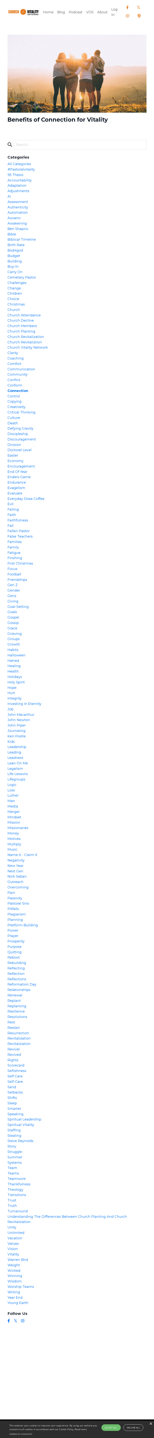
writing (14, 1292)
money (13, 833)
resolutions (17, 1017)
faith (12, 515)
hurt (11, 693)
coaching (16, 358)
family (13, 547)
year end (15, 1298)
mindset (14, 817)
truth (12, 1206)
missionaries (18, 828)
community (18, 374)
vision (13, 1249)
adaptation (17, 185)
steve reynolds (20, 1141)
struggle (15, 1152)
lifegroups (16, 779)
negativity (16, 860)
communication (21, 369)
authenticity (18, 207)
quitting (15, 952)
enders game (19, 477)
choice (13, 299)
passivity (15, 898)
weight (14, 1265)
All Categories (19, 164)
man (11, 801)
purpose (15, 947)
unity (12, 1227)
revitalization (19, 1038)
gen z (13, 585)
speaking (15, 1114)
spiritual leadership (24, 1119)
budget (14, 256)
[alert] (77, 1429)
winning (15, 1276)
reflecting (16, 968)
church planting (21, 331)
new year (15, 866)
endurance (17, 482)
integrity (15, 698)
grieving (15, 634)
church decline (21, 320)
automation (18, 212)
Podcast (75, 12)
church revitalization (26, 337)
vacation (15, 1238)
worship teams (21, 1287)
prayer (13, 936)
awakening (17, 223)
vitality (13, 1254)
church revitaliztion (25, 342)
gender (14, 590)
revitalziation (19, 1044)
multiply (14, 844)
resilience (16, 1011)
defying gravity (20, 428)
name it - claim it (22, 855)
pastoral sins (18, 903)
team (12, 1168)
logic (12, 785)
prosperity (16, 941)
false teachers (20, 536)
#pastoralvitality (21, 169)
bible (12, 234)
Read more (81, 1429)
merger (14, 812)
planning (15, 920)
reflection (16, 974)
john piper (17, 725)
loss (11, 790)
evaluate (15, 493)
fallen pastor (19, 531)
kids (11, 742)
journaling (17, 731)
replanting (17, 1006)
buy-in (13, 266)
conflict (14, 380)
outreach (15, 882)
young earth (18, 1303)
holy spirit (16, 682)
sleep (12, 1103)
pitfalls (13, 909)
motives (14, 839)
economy (15, 461)
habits (13, 650)
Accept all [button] (111, 1427)
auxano (14, 218)
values (13, 1244)
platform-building (23, 925)
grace (12, 628)
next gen (15, 871)
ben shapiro (18, 229)
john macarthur (21, 715)
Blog (61, 12)
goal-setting (18, 607)
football (14, 574)
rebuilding (17, 963)
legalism (15, 769)
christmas (16, 304)
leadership (17, 747)
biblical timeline (22, 239)
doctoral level (20, 450)
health (13, 671)
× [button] (150, 1423)
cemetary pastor (22, 277)
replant (14, 1001)
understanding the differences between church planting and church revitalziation (67, 1219)
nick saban (17, 876)
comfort (14, 364)
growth (14, 644)
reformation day (22, 984)
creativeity (17, 407)
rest (11, 1022)
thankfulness (19, 1184)
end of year (17, 472)
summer (15, 1157)
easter (13, 455)
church (14, 310)
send (12, 1087)
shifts (12, 1098)
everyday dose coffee (26, 499)
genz (12, 596)
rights (13, 1060)
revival (14, 1049)
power (13, 930)
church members (22, 326)
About (102, 12)
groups (14, 639)
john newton (19, 720)
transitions (17, 1195)
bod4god (15, 250)
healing (14, 666)
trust (12, 1200)
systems (15, 1163)
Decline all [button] (133, 1427)
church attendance (24, 315)
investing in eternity (24, 704)
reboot (14, 957)
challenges (17, 283)
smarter (14, 1109)
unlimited (16, 1233)
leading (14, 752)
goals (12, 612)
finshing (15, 558)
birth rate (16, 245)
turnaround (18, 1211)
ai (9, 196)
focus (12, 569)
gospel (13, 617)
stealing (14, 1136)
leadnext (15, 758)
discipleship (18, 434)
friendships (17, 580)
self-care (15, 1082)
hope (12, 688)
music (12, 849)
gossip (13, 623)
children (15, 293)
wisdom (15, 1281)
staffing (14, 1130)
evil (11, 504)
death (13, 423)
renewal (15, 995)
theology (15, 1190)
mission (14, 822)
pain (11, 893)
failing (13, 509)
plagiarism (17, 914)
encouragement (21, 466)
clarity (13, 353)
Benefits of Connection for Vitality (58, 119)
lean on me (18, 763)
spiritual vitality (21, 1125)
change (14, 288)
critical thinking (21, 412)
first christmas (20, 563)
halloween (17, 655)
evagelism (16, 488)
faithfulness (18, 520)
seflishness (17, 1071)
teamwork (17, 1179)
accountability (20, 180)
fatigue (14, 553)
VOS (90, 12)
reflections (17, 979)
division (14, 445)
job (11, 709)
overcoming (18, 887)
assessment (18, 202)
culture (14, 418)
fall (11, 526)
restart (14, 1028)
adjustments (18, 191)
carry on (15, 272)
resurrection (18, 1033)
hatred (13, 661)
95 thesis (15, 175)
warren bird (18, 1260)
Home (48, 12)
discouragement (22, 439)
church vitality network (28, 347)
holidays (15, 677)
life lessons (18, 774)
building (15, 261)
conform (15, 385)
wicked (14, 1271)
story (12, 1146)
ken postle (17, 736)
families (15, 542)
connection (18, 391)
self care (15, 1076)
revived (14, 1055)
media (13, 806)
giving (13, 601)
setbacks (15, 1092)
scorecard (16, 1065)
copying (15, 401)
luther (13, 795)
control (14, 396)
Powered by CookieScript (20, 1434)
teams (13, 1173)
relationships (19, 990)
